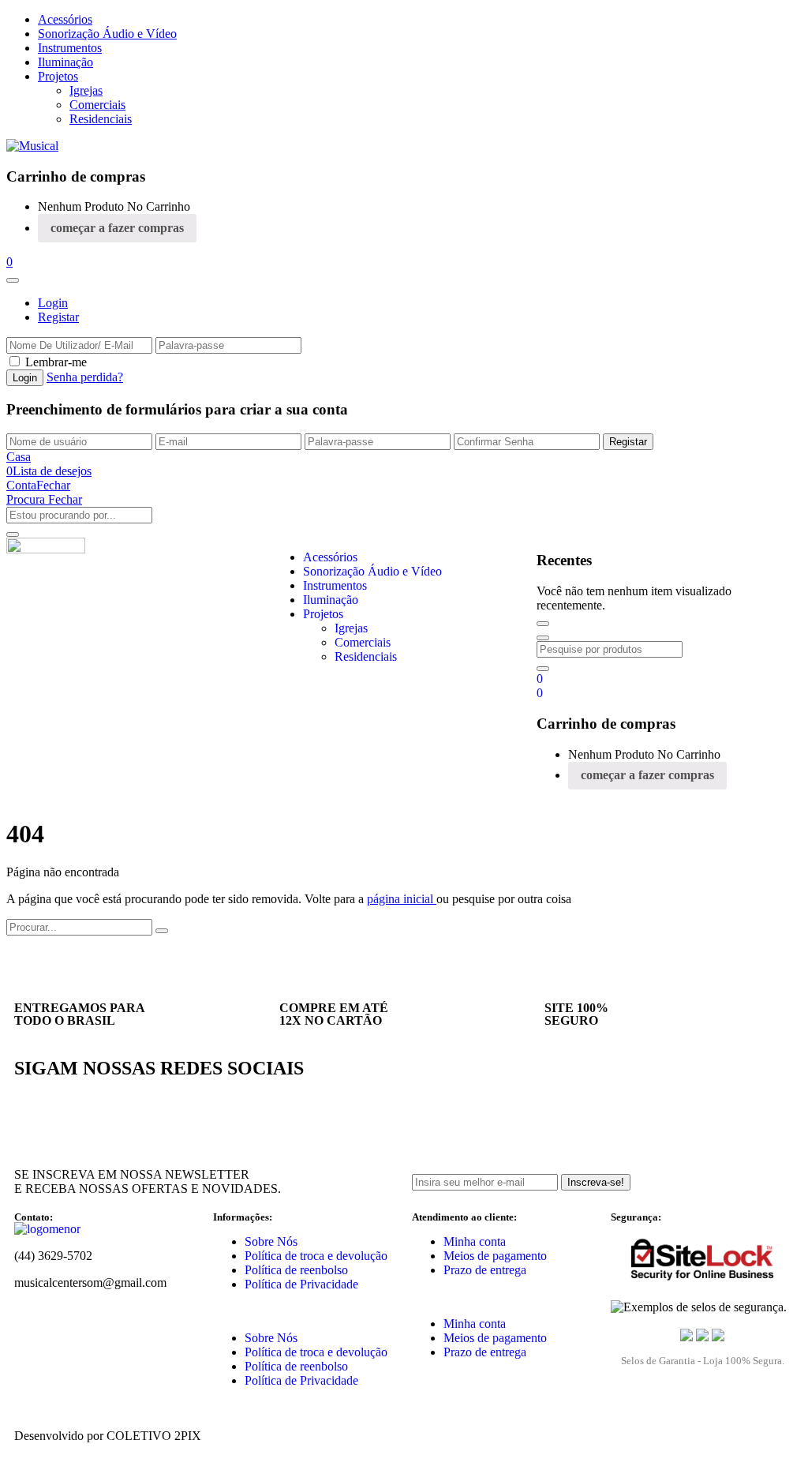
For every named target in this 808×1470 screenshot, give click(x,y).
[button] (9, 261)
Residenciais (100, 119)
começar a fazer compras (117, 227)
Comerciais (97, 104)
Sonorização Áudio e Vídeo (107, 33)
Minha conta (474, 1241)
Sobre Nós (271, 1241)
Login (53, 302)
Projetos (58, 76)
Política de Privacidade (301, 1284)
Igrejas (86, 90)
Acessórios (65, 19)
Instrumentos (70, 47)
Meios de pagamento (495, 1255)
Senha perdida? (85, 377)
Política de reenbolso (296, 1270)
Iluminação (65, 62)
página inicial (401, 899)
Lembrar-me (56, 362)
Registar (58, 317)
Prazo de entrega (484, 1270)
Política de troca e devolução (316, 1255)
